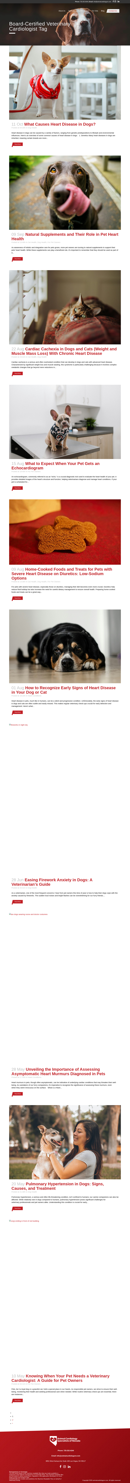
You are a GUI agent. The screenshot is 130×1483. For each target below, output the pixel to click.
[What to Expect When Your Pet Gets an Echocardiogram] (65, 422)
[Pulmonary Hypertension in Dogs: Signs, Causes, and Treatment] (65, 1142)
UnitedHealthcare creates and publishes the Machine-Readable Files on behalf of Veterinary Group (35, 1479)
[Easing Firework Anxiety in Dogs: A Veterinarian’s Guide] (65, 799)
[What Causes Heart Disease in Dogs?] (65, 83)
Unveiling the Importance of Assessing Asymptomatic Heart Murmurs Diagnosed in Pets (58, 1071)
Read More (18, 144)
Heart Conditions (34, 696)
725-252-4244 (84, 1)
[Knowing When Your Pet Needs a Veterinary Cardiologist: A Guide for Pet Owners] (65, 1295)
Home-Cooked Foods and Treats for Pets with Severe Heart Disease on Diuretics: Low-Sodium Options (61, 573)
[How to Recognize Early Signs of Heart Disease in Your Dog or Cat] (65, 646)
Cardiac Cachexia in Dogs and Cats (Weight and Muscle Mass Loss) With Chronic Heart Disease (64, 351)
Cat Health (32, 242)
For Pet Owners (54, 242)
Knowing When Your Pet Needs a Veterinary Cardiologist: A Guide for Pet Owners (60, 1378)
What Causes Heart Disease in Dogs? (60, 124)
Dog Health (32, 128)
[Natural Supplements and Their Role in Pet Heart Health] (65, 193)
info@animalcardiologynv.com (102, 1)
